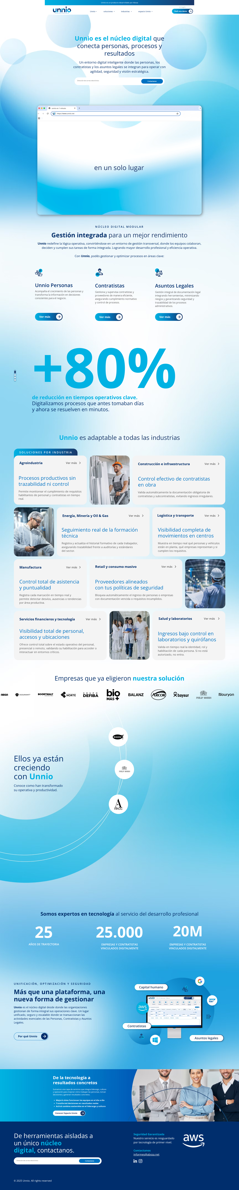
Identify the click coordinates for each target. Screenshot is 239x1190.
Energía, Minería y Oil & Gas (85, 515)
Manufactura (30, 567)
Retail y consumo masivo (116, 566)
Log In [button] (183, 7)
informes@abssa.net (146, 1154)
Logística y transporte (175, 515)
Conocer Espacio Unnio (66, 1113)
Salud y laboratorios (175, 618)
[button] (119, 2)
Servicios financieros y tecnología (47, 619)
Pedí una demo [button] (180, 11)
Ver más (44, 316)
